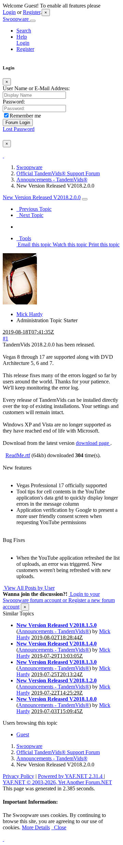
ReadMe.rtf (17, 455)
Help (21, 37)
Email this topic (33, 244)
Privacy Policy (18, 776)
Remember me (25, 116)
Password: (14, 102)
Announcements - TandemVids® (51, 179)
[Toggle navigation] (33, 21)
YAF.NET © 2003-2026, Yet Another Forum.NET (57, 782)
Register (31, 12)
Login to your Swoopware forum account (51, 597)
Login (9, 12)
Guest (22, 734)
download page (93, 443)
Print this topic (103, 244)
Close (58, 827)
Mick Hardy (29, 314)
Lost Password (19, 129)
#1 (5, 338)
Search (23, 30)
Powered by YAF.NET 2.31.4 (71, 776)
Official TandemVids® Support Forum (58, 173)
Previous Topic (34, 209)
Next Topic (29, 215)
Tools (23, 238)
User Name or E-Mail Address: (36, 88)
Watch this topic (69, 244)
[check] (3, 156)
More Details (36, 827)
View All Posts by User (29, 588)
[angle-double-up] (3, 839)
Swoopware (16, 19)
